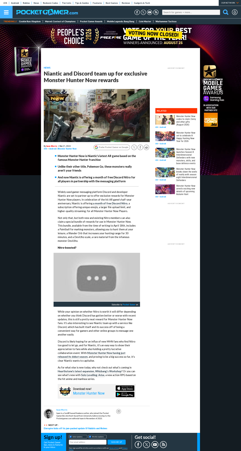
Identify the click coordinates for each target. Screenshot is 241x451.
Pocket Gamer (129, 304)
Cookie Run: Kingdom (30, 21)
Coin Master (145, 21)
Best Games (112, 3)
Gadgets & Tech (142, 3)
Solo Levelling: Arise (92, 375)
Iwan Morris (51, 146)
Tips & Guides (82, 3)
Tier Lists (66, 3)
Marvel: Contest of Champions (60, 21)
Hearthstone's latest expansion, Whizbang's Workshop (89, 371)
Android (15, 3)
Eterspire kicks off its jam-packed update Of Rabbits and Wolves (75, 428)
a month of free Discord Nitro (110, 203)
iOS (5, 3)
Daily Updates (78, 437)
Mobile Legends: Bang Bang (120, 21)
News (36, 3)
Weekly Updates (98, 437)
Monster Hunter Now (67, 148)
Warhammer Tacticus (166, 21)
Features (97, 3)
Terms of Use (114, 448)
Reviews (126, 3)
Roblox (26, 3)
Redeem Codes (50, 3)
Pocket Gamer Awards (91, 21)
